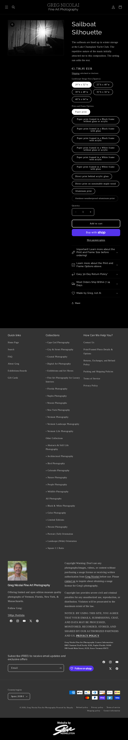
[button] (6, 7)
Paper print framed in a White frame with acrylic (96, 158)
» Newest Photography (57, 527)
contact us (70, 581)
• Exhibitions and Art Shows (59, 371)
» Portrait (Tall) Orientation (59, 534)
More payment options (96, 240)
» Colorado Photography (57, 470)
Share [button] (77, 303)
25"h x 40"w (103, 84)
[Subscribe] (60, 668)
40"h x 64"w (81, 99)
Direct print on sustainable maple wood (95, 184)
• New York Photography (58, 410)
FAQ (10, 357)
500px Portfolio (16, 615)
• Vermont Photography (57, 417)
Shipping (75, 73)
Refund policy (82, 707)
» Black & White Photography (60, 506)
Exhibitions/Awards (17, 371)
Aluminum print (83, 191)
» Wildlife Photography (57, 491)
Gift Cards (13, 378)
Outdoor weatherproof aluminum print (96, 199)
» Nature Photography (56, 477)
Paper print (81, 112)
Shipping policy (93, 711)
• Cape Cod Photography (58, 342)
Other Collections (54, 438)
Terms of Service (92, 378)
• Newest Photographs (56, 403)
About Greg (13, 364)
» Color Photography (56, 513)
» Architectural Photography (59, 456)
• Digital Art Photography (58, 364)
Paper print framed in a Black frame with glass (95, 130)
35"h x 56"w (103, 92)
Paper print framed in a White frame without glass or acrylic (96, 149)
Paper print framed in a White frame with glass (96, 168)
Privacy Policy (91, 385)
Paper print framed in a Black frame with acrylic (95, 139)
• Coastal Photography (56, 357)
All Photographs (54, 498)
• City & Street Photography (59, 349)
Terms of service (113, 707)
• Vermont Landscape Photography (62, 424)
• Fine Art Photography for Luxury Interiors (63, 380)
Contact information (112, 711)
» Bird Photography (55, 463)
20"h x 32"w (81, 84)
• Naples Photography (56, 396)
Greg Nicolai (92, 576)
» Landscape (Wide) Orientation (61, 541)
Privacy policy (97, 707)
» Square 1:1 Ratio (55, 548)
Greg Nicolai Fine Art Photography (41, 707)
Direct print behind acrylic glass (92, 176)
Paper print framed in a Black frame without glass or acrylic (95, 120)
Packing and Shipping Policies (98, 371)
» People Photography (56, 484)
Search (11, 349)
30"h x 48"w (81, 92)
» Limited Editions (55, 520)
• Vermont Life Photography (59, 431)
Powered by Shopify (64, 707)
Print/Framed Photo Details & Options (98, 351)
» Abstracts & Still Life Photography (57, 447)
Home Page (13, 342)
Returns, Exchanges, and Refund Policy (99, 362)
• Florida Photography (56, 389)
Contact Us (89, 342)
